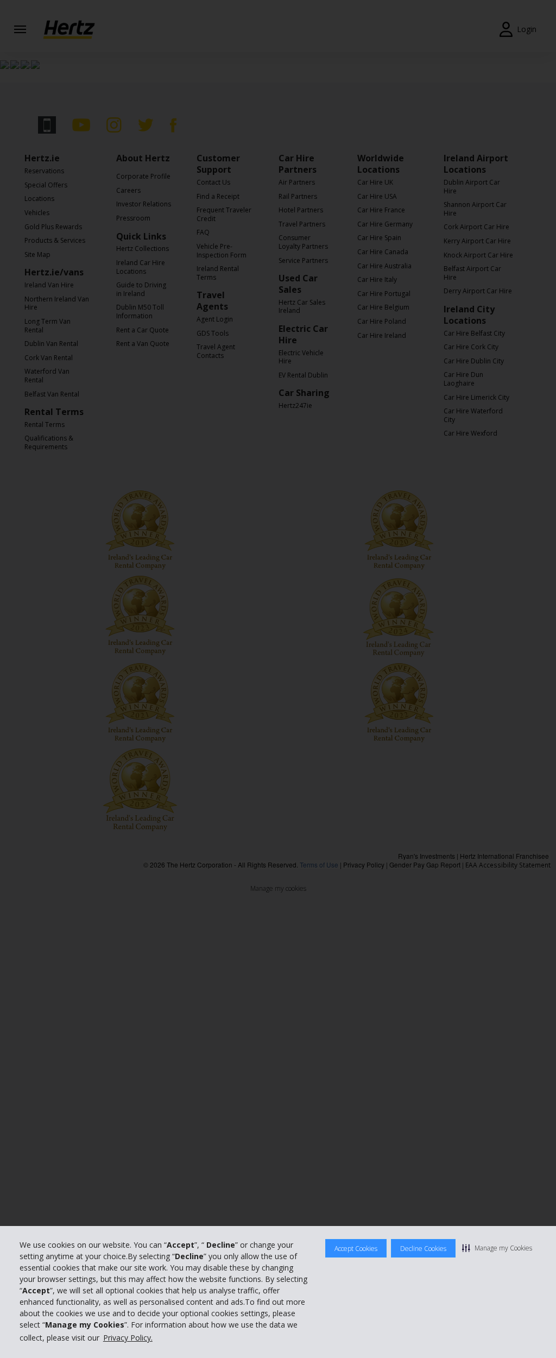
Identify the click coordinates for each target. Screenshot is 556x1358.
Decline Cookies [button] (423, 1248)
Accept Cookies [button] (355, 1248)
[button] (497, 1247)
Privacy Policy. (128, 1337)
